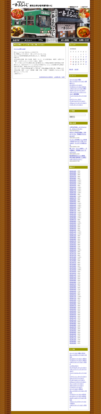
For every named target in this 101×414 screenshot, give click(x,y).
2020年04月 (73, 203)
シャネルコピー (74, 366)
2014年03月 (73, 334)
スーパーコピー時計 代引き (77, 353)
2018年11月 (73, 234)
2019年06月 (73, 221)
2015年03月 (73, 313)
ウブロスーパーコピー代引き (78, 87)
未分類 (63, 77)
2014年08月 (73, 325)
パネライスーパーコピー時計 (78, 88)
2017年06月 (73, 264)
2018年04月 (73, 246)
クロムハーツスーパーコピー (78, 382)
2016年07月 (73, 284)
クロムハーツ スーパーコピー (78, 103)
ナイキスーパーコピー (76, 387)
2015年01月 (73, 316)
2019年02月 (73, 228)
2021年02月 (73, 185)
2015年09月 (73, 302)
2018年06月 (73, 243)
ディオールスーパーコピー (77, 380)
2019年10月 (73, 214)
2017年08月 (73, 260)
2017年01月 (73, 273)
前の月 (71, 69)
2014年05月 (73, 330)
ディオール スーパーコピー (77, 101)
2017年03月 (73, 269)
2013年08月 (73, 343)
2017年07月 (73, 262)
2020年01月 (73, 209)
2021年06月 (73, 178)
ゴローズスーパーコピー (77, 385)
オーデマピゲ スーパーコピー (78, 367)
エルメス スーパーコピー (77, 378)
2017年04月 (73, 268)
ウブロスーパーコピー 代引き (78, 360)
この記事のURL (57, 77)
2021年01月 (73, 187)
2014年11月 (73, 320)
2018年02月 (73, 250)
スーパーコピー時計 (75, 79)
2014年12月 (73, 318)
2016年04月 (73, 289)
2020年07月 (73, 198)
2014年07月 (73, 327)
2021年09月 (73, 173)
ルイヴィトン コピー (75, 99)
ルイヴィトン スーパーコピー (78, 376)
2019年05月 (73, 223)
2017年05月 (73, 266)
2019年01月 (73, 230)
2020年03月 (73, 205)
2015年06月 (73, 307)
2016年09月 (73, 280)
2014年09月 (73, 323)
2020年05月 (73, 201)
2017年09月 (73, 259)
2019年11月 (73, 212)
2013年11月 (73, 338)
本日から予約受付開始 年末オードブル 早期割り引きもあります (78, 134)
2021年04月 (73, 182)
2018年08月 (73, 239)
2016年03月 (73, 291)
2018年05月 (73, 244)
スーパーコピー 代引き (76, 389)
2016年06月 (73, 286)
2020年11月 (73, 191)
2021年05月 (73, 180)
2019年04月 (73, 225)
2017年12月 (73, 253)
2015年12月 (73, 296)
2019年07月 (73, 219)
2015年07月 (73, 305)
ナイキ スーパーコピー (76, 105)
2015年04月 (73, 311)
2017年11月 (73, 255)
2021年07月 (73, 176)
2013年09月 (73, 341)
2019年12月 (73, 210)
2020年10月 (73, 192)
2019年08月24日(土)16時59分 (46, 77)
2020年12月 (73, 189)
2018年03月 (73, 248)
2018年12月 (73, 232)
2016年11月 (73, 277)
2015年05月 (73, 309)
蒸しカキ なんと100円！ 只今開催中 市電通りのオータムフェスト (78, 150)
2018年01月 (73, 252)
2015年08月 (73, 304)
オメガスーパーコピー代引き (78, 396)
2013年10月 (73, 339)
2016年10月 (73, 278)
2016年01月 (73, 295)
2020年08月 (73, 196)
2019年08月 (73, 218)
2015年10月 (73, 300)
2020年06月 (73, 200)
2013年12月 (73, 336)
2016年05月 (73, 287)
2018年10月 (73, 235)
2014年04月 (73, 332)
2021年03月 (73, 183)
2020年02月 (73, 207)
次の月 (76, 69)
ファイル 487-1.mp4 (19, 49)
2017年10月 (73, 257)
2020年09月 (73, 194)
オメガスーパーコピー (76, 85)
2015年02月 (73, 314)
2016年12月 (73, 275)
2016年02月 (73, 293)
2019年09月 (73, 216)
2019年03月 (73, 226)
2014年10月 (73, 321)
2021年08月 (73, 174)
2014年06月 (73, 329)
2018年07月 (73, 241)
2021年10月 (73, 171)
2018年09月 (73, 237)
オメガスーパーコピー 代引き (78, 358)
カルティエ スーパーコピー (77, 90)
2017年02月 (73, 271)
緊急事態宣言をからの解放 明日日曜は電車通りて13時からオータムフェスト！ (78, 157)
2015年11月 (73, 298)
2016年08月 (73, 282)
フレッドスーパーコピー (77, 383)
